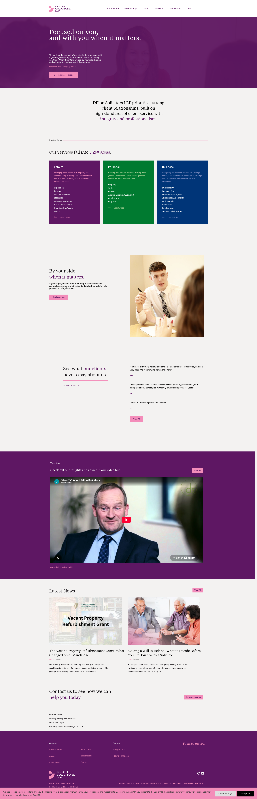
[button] (206, 8)
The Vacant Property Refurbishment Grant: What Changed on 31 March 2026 (86, 652)
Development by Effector (194, 783)
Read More (38, 795)
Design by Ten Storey (171, 783)
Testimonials (86, 755)
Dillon (51, 659)
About (52, 756)
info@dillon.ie (119, 749)
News (58, 659)
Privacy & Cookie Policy (150, 783)
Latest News (54, 762)
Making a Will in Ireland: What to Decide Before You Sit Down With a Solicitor (164, 652)
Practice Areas (55, 749)
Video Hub (85, 749)
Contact (84, 762)
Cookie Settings (225, 793)
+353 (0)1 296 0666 (121, 756)
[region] (128, 793)
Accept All (245, 793)
